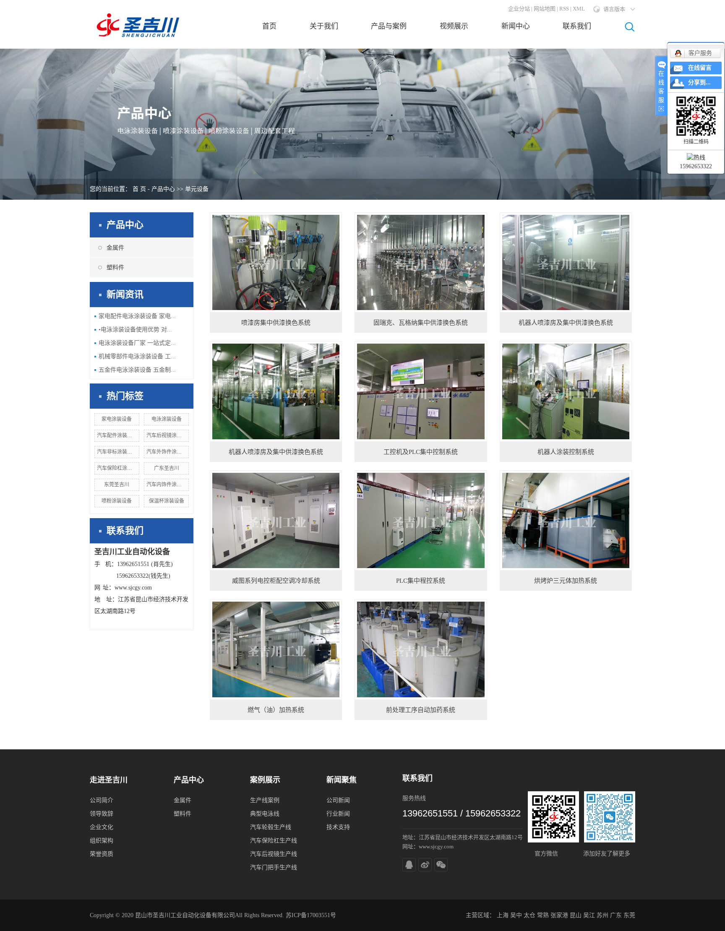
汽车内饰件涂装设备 (169, 485)
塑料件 (115, 267)
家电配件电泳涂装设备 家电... (137, 316)
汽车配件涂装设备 (117, 435)
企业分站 (519, 8)
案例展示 (265, 780)
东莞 (629, 915)
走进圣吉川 (109, 780)
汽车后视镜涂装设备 (169, 435)
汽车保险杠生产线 (273, 840)
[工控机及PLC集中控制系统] (421, 391)
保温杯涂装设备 (166, 501)
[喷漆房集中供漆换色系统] (276, 262)
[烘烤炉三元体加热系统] (566, 520)
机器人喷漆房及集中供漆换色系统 (566, 322)
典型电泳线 (264, 814)
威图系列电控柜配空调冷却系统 (276, 580)
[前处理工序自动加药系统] (421, 649)
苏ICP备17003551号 (311, 915)
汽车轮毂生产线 (270, 827)
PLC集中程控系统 (420, 580)
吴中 (516, 915)
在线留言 (700, 68)
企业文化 (101, 827)
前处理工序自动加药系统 (420, 710)
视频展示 (454, 26)
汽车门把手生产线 (273, 867)
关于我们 (324, 26)
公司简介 (101, 800)
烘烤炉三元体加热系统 (565, 580)
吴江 (589, 915)
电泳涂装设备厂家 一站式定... (137, 343)
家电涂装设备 (117, 419)
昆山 (576, 915)
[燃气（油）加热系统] (276, 649)
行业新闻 (338, 814)
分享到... (699, 82)
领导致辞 (101, 814)
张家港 (559, 915)
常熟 (543, 915)
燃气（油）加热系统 (276, 710)
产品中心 (163, 189)
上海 (503, 915)
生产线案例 (264, 800)
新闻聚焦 (341, 780)
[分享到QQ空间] (409, 864)
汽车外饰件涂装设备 (169, 452)
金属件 (115, 248)
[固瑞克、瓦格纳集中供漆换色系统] (421, 262)
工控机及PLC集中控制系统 (420, 452)
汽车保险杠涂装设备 (119, 468)
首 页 (139, 189)
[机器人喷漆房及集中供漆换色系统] (566, 262)
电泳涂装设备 (166, 419)
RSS (564, 8)
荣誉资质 (101, 854)
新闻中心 (515, 26)
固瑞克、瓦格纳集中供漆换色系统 (420, 322)
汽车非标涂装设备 (117, 452)
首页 (269, 26)
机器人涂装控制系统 (565, 452)
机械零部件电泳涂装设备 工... (137, 356)
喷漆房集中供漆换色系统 (275, 322)
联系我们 (577, 26)
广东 (616, 915)
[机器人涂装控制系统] (566, 391)
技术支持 (338, 827)
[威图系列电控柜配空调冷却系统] (276, 520)
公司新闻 (338, 800)
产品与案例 (389, 26)
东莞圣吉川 (116, 485)
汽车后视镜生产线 (273, 854)
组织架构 (101, 840)
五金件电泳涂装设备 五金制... (137, 370)
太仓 (529, 915)
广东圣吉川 (166, 468)
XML (579, 8)
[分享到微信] (441, 864)
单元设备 (197, 189)
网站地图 (544, 8)
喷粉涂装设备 (117, 501)
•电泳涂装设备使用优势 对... (135, 329)
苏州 (602, 915)
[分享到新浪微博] (425, 864)
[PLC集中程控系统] (421, 520)
